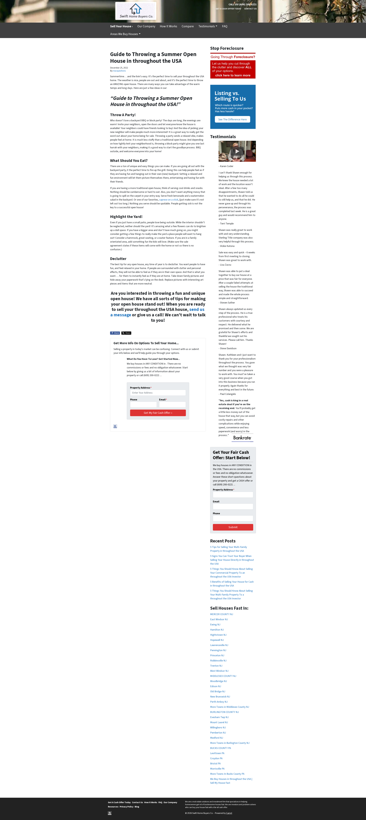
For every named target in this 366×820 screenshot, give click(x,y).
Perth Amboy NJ (219, 702)
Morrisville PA (217, 769)
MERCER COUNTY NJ (221, 614)
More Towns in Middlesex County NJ (229, 707)
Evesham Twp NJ (219, 717)
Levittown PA (217, 753)
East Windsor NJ (219, 619)
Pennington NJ (218, 650)
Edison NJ (215, 686)
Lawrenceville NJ (219, 645)
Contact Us (250, 8)
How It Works (168, 26)
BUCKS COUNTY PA (220, 748)
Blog (137, 806)
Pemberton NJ (218, 732)
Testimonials (206, 26)
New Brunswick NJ (220, 696)
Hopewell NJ (217, 640)
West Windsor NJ (219, 671)
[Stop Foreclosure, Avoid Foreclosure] (233, 66)
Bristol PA (215, 763)
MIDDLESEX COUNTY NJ (223, 676)
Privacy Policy (126, 806)
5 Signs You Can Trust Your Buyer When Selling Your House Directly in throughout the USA (232, 560)
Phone (133, 399)
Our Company (146, 26)
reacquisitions (119, 70)
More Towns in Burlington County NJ (229, 743)
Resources (113, 806)
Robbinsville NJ (218, 660)
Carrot (229, 813)
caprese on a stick (168, 199)
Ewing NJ (215, 624)
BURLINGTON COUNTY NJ (224, 712)
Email (163, 399)
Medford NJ (216, 738)
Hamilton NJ (217, 630)
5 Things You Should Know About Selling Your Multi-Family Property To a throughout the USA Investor (231, 594)
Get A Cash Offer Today (228, 8)
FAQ (224, 26)
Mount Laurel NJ (219, 722)
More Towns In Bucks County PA (227, 774)
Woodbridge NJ (218, 681)
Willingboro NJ (218, 727)
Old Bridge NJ (217, 691)
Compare (188, 26)
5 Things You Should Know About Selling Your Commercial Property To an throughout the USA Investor (231, 572)
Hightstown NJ (218, 635)
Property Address (141, 388)
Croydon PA (216, 758)
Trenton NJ (216, 666)
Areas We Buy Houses (124, 34)
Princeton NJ (217, 655)
